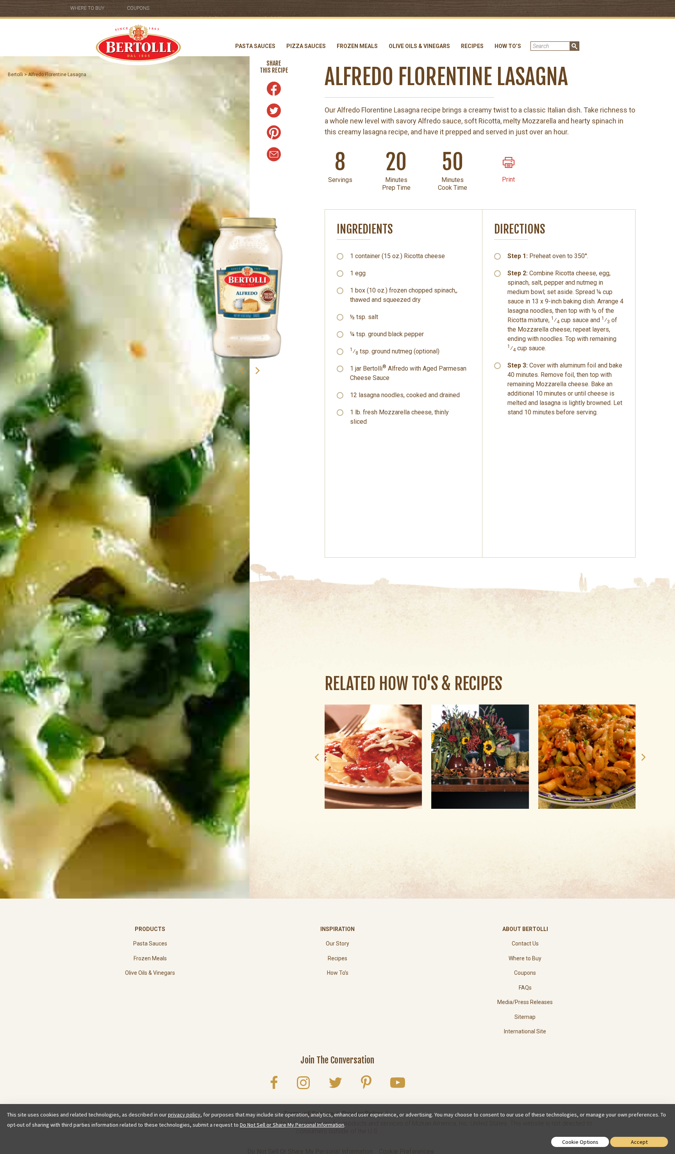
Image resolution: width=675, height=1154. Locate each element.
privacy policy (184, 1114)
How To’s (508, 46)
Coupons (138, 8)
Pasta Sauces (255, 46)
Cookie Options (580, 1141)
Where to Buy (87, 8)
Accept (639, 1141)
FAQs (525, 988)
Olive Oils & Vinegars (419, 46)
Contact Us (525, 943)
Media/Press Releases (525, 1002)
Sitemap (525, 1017)
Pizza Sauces (306, 46)
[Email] (274, 154)
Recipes (472, 46)
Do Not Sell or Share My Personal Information (292, 1124)
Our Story (337, 943)
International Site (525, 1031)
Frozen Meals (357, 46)
